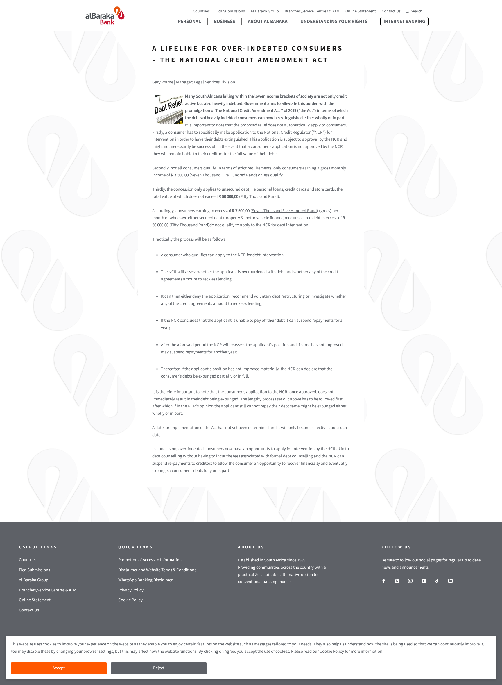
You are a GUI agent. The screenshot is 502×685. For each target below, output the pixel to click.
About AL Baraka (268, 21)
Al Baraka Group (265, 11)
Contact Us (391, 11)
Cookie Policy (130, 600)
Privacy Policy (131, 590)
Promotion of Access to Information (150, 560)
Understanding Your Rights (333, 21)
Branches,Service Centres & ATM (312, 11)
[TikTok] (437, 580)
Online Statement (360, 11)
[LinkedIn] (450, 580)
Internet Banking (402, 21)
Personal (189, 21)
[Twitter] (397, 580)
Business (224, 21)
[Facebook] (383, 580)
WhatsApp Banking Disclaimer (145, 580)
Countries (201, 11)
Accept (59, 668)
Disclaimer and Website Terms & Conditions (157, 570)
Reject (158, 668)
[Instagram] (410, 580)
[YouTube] (424, 580)
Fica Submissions (230, 11)
